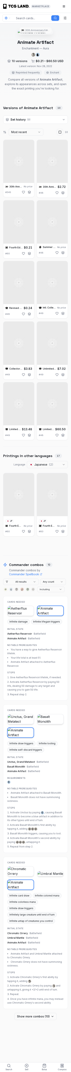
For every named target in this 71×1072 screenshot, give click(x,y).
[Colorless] (33, 589)
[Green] (27, 589)
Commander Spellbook (24, 574)
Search (9, 1069)
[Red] (22, 589)
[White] (5, 589)
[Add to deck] (29, 192)
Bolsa (44, 1069)
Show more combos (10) (33, 1016)
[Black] (16, 589)
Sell (26, 1069)
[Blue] (11, 589)
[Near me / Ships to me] (8, 18)
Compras (62, 1069)
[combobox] (26, 132)
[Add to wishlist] (23, 192)
